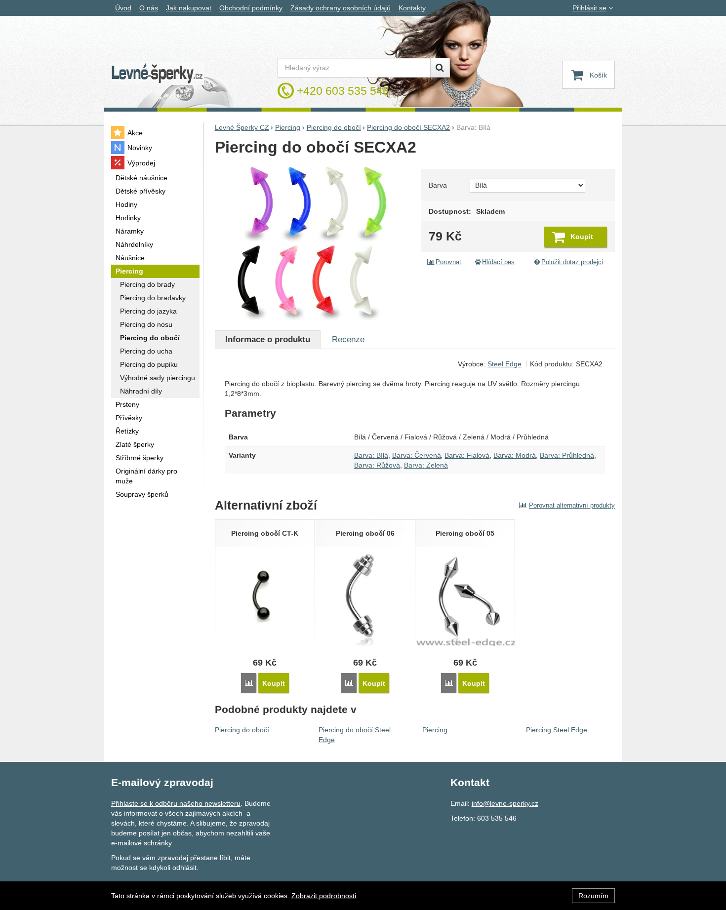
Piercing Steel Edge (556, 730)
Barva (438, 185)
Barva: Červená (416, 455)
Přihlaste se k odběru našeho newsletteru (176, 803)
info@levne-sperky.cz (505, 803)
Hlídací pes (498, 262)
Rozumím (593, 896)
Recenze (348, 339)
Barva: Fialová (466, 455)
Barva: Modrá (514, 455)
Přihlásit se (589, 8)
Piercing (434, 730)
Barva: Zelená (426, 465)
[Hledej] (440, 68)
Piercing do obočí (242, 730)
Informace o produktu (267, 339)
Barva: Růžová (377, 465)
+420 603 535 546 (343, 91)
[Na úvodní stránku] (157, 73)
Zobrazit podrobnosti (323, 896)
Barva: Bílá (371, 455)
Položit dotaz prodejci (572, 262)
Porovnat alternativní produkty (572, 505)
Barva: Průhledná (567, 455)
